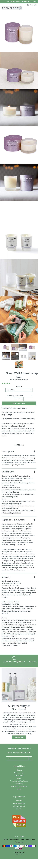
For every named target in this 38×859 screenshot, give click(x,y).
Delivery (6, 577)
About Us (19, 800)
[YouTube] (23, 836)
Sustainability (19, 775)
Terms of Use (19, 842)
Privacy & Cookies (30, 839)
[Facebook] (18, 836)
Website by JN (19, 854)
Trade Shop (19, 784)
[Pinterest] (20, 836)
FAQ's (19, 789)
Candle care (8, 471)
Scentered (21, 852)
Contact (22, 839)
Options (19, 386)
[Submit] (30, 758)
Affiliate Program (19, 806)
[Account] (28, 4)
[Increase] (22, 399)
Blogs (19, 778)
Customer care (19, 773)
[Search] (31, 4)
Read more (19, 737)
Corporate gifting (19, 803)
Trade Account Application (19, 781)
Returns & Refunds (14, 839)
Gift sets (19, 770)
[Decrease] (16, 399)
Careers (19, 809)
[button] (6, 383)
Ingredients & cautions (13, 519)
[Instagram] (15, 836)
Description (8, 451)
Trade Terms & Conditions (19, 786)
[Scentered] (12, 8)
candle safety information (12, 513)
